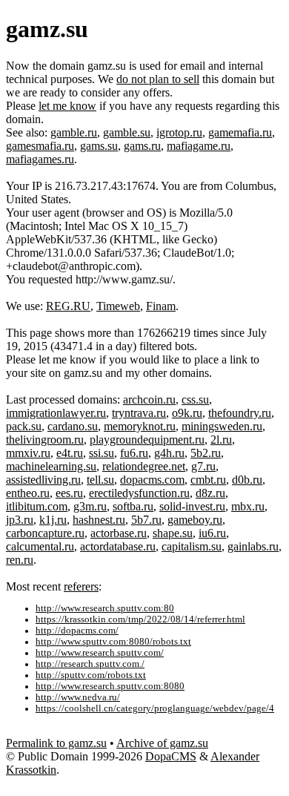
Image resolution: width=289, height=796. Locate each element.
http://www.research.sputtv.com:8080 (110, 686)
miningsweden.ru (222, 426)
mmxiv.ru (28, 453)
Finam (161, 306)
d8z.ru (210, 493)
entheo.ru (28, 493)
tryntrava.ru (139, 413)
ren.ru (19, 559)
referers (81, 586)
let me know (67, 105)
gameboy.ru (194, 519)
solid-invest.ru (192, 506)
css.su (195, 399)
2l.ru (221, 439)
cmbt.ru (208, 479)
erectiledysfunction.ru (139, 493)
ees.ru (69, 493)
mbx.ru (248, 506)
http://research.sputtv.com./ (90, 664)
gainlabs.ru (253, 546)
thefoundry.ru (239, 413)
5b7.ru (146, 519)
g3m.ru (90, 506)
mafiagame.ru (198, 145)
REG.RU (68, 306)
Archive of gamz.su (162, 743)
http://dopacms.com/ (77, 630)
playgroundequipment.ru (147, 439)
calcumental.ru (40, 546)
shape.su (173, 533)
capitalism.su (192, 546)
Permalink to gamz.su (56, 743)
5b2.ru (205, 453)
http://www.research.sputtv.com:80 (105, 608)
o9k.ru (187, 413)
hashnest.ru (99, 519)
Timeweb (118, 306)
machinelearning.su (51, 466)
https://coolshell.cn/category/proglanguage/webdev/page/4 (155, 708)
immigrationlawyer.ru (56, 413)
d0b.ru (247, 479)
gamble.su (126, 132)
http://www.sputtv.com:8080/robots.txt (113, 642)
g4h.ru (169, 453)
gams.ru (142, 145)
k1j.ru (53, 519)
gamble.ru (73, 132)
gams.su (99, 145)
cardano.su (72, 426)
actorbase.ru (118, 533)
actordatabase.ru (118, 546)
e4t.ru (69, 453)
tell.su (100, 479)
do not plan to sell (157, 79)
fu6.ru (134, 453)
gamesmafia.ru (40, 145)
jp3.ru (19, 519)
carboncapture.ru (45, 533)
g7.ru (203, 466)
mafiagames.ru (40, 159)
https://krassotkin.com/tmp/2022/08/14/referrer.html (140, 619)
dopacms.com (152, 479)
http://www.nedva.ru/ (78, 697)
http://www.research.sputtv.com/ (100, 653)
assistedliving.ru (43, 479)
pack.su (23, 426)
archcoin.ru (149, 399)
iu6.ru (212, 533)
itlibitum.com (36, 506)
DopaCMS (170, 756)
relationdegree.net (143, 466)
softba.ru (133, 506)
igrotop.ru (179, 132)
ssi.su (101, 453)
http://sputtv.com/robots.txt (91, 675)
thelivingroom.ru (45, 439)
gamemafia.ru (240, 132)
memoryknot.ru (140, 426)
